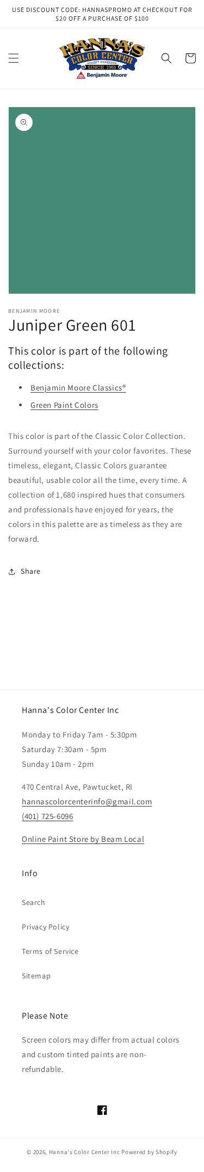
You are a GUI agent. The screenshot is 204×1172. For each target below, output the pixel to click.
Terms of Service (50, 951)
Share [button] (31, 571)
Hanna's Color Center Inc (84, 1152)
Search (34, 902)
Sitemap (36, 976)
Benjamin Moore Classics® (78, 387)
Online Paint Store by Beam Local (83, 839)
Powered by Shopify (149, 1152)
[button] (14, 58)
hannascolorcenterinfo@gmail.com (87, 801)
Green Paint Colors (64, 405)
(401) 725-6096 (47, 816)
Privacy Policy (45, 927)
